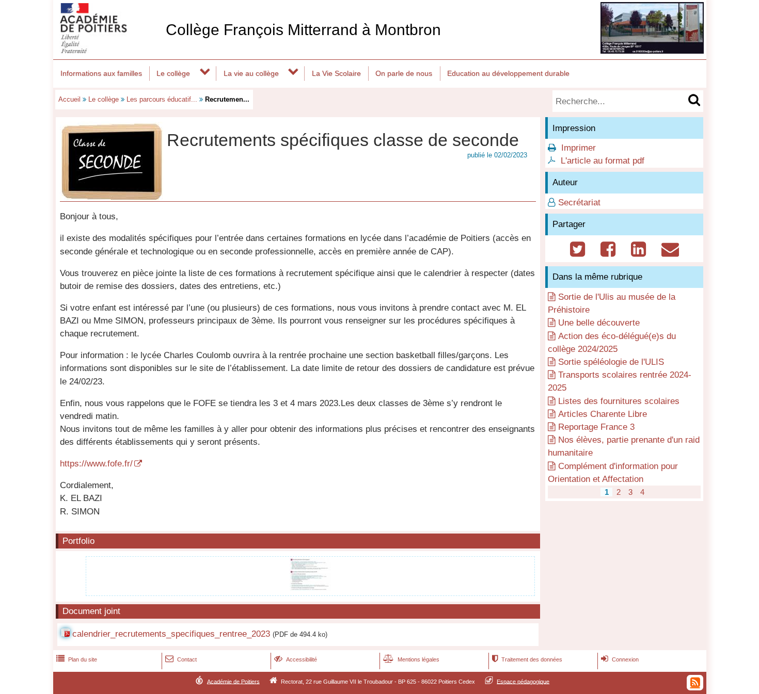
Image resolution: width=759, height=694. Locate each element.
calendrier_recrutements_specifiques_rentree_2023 (171, 634)
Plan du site (76, 659)
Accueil (69, 99)
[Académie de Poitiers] (107, 50)
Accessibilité (295, 659)
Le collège (173, 73)
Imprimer (578, 148)
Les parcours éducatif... (161, 99)
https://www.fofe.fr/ (96, 464)
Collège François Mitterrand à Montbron (303, 29)
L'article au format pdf (602, 161)
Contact (181, 659)
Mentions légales (411, 659)
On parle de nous (403, 73)
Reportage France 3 (596, 427)
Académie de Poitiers (233, 681)
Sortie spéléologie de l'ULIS (611, 362)
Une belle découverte (599, 323)
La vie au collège (251, 73)
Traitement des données (527, 659)
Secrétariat (579, 202)
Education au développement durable (508, 73)
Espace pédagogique (523, 681)
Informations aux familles (101, 73)
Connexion (620, 659)
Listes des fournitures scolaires (618, 401)
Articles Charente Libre (602, 414)
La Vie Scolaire (336, 73)
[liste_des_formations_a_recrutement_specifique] (310, 588)
